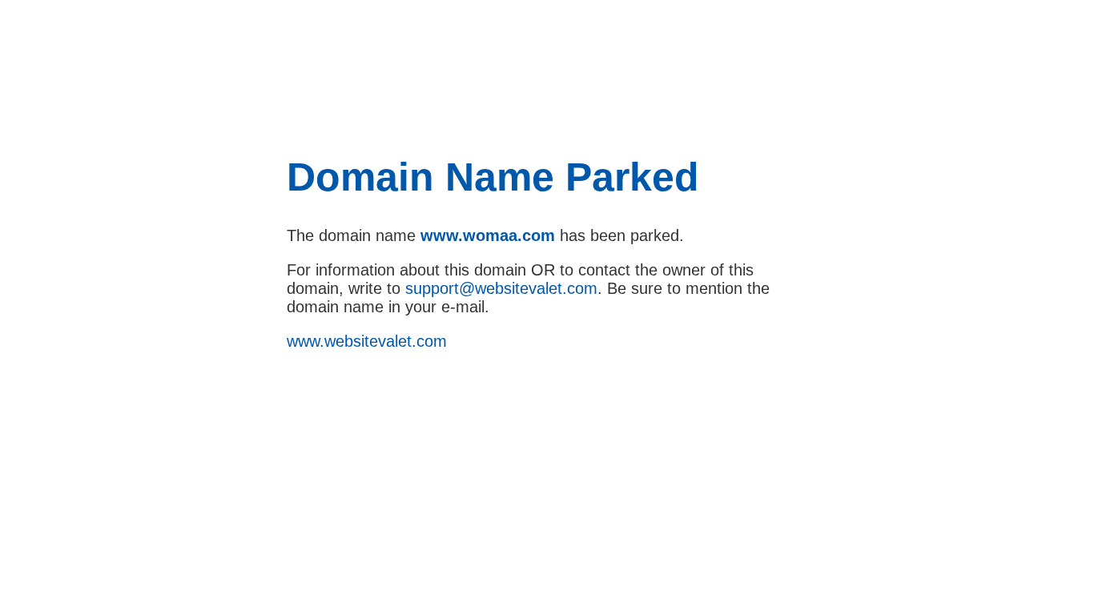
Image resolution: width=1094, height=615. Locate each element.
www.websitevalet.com (367, 341)
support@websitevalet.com (501, 288)
